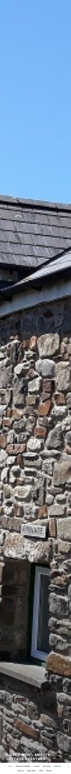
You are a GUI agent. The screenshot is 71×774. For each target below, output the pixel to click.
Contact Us (57, 766)
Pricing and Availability (23, 766)
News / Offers (31, 771)
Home (10, 766)
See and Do (46, 766)
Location (36, 766)
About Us (21, 771)
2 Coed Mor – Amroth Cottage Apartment (28, 756)
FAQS (41, 771)
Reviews (49, 771)
